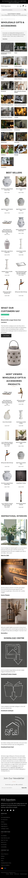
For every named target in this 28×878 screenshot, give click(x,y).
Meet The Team (4, 840)
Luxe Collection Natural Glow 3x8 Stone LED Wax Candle (7, 504)
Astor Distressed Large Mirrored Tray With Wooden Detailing (21, 272)
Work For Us (3, 842)
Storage (16, 154)
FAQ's (2, 860)
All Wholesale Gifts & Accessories (6, 53)
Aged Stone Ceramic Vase (21, 210)
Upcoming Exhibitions (5, 817)
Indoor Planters (18, 78)
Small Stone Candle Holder (21, 422)
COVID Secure (16, 874)
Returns (2, 858)
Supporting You (4, 826)
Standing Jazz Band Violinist (21, 504)
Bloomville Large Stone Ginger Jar (7, 252)
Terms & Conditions (5, 865)
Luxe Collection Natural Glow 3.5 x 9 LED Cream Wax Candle (7, 443)
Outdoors (3, 154)
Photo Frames (4, 66)
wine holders (18, 767)
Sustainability (3, 846)
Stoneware (3, 167)
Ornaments (17, 129)
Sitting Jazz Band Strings (21, 291)
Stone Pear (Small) (7, 422)
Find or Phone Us (4, 854)
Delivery (2, 821)
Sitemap (11, 874)
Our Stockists (4, 844)
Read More (5, 39)
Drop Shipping (4, 824)
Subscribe (24, 787)
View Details (6, 335)
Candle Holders (18, 66)
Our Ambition (4, 835)
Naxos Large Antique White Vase (21, 230)
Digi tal (25, 874)
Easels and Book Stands (20, 104)
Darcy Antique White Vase (21, 189)
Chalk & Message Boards (7, 104)
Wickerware (4, 142)
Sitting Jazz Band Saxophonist (7, 292)
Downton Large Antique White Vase (7, 189)
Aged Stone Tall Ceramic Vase (7, 210)
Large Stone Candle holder (21, 252)
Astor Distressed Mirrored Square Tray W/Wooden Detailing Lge (7, 231)
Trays (2, 78)
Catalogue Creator (5, 828)
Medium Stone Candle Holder (7, 272)
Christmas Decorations (6, 129)
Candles (16, 117)
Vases (15, 52)
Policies (7, 874)
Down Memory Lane (5, 838)
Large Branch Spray (21, 483)
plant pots (13, 767)
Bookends (3, 91)
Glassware (16, 142)
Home (2, 18)
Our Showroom (4, 819)
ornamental (14, 766)
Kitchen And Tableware (6, 117)
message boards (4, 769)
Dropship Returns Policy (6, 863)
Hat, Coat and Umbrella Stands (20, 92)
